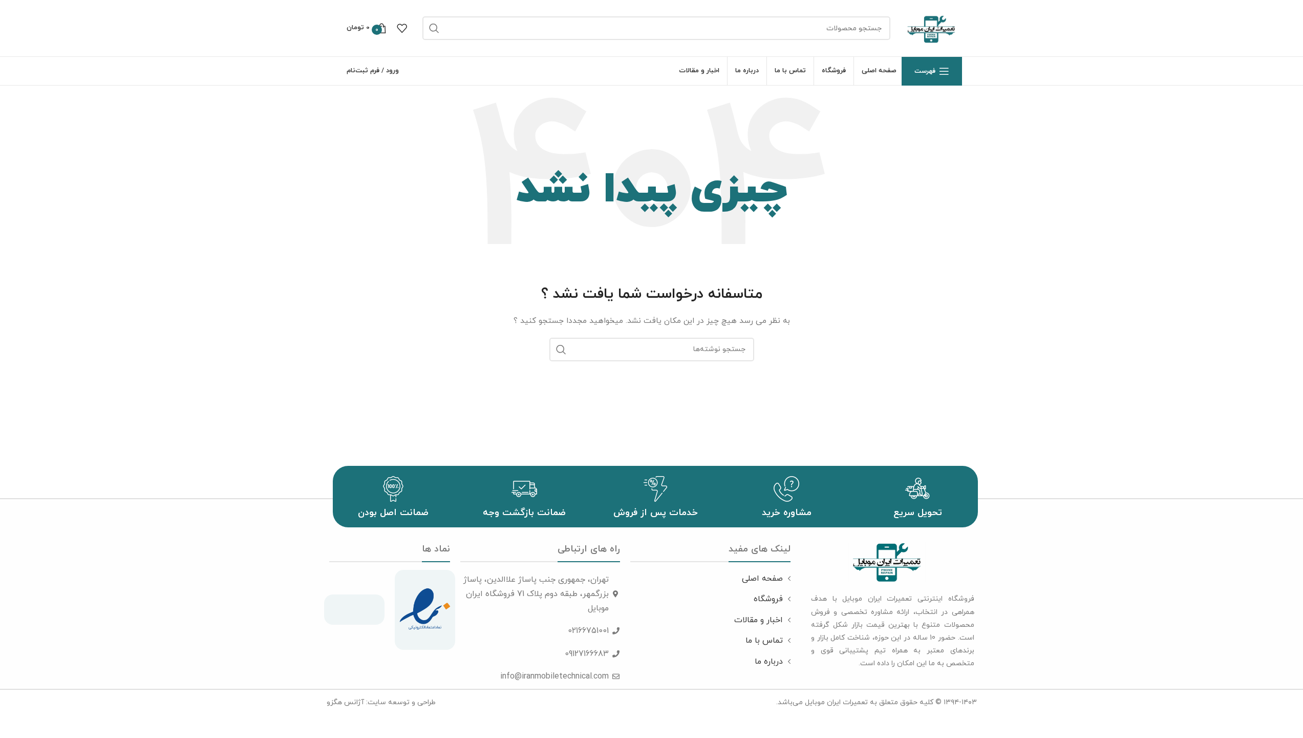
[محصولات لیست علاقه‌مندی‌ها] (402, 28)
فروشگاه (768, 599)
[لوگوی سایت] (931, 27)
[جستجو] (434, 28)
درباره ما (769, 661)
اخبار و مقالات (758, 620)
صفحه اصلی (762, 578)
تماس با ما (764, 640)
